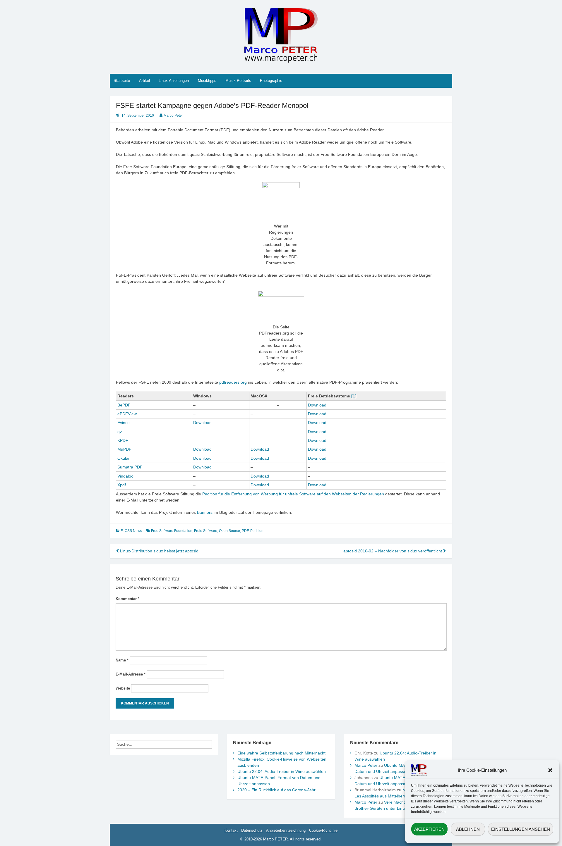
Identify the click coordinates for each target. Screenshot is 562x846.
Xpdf (121, 485)
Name (122, 660)
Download (317, 405)
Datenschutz (252, 830)
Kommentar (127, 599)
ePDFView (127, 413)
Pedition (256, 531)
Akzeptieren (429, 829)
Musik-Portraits (238, 80)
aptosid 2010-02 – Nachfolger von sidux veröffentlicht (393, 551)
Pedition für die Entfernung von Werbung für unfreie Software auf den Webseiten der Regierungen (293, 494)
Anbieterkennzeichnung (286, 830)
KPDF (122, 440)
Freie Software (205, 531)
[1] (354, 396)
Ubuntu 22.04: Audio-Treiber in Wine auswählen (281, 771)
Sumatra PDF (130, 467)
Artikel (144, 80)
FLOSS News (131, 531)
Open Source (229, 531)
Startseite (122, 80)
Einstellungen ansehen (520, 829)
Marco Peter (173, 115)
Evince (123, 422)
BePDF (124, 405)
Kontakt (231, 830)
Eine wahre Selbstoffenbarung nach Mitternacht (281, 753)
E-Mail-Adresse (130, 674)
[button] (550, 770)
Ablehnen (468, 829)
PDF (245, 531)
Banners (205, 512)
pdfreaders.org (233, 382)
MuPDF (124, 449)
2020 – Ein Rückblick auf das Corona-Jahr (276, 790)
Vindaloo (125, 476)
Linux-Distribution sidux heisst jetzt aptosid (158, 551)
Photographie (271, 80)
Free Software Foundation (171, 531)
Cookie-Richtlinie (323, 830)
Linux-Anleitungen (174, 80)
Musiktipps (207, 80)
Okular (123, 458)
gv (119, 431)
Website (123, 688)
